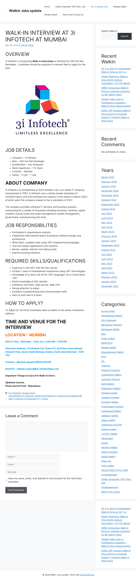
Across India (108, 311)
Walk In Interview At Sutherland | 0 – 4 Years (28, 399)
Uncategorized (28, 393)
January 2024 (108, 241)
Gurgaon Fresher (110, 397)
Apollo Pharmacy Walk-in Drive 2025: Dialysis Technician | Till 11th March (115, 80)
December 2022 (110, 286)
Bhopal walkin (50, 14)
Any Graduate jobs (99, 6)
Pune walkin (107, 465)
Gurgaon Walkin (109, 402)
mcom (104, 443)
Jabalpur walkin (109, 415)
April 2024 (106, 227)
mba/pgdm (107, 438)
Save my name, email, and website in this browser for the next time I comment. (45, 480)
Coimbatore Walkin (111, 375)
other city (106, 461)
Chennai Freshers (110, 370)
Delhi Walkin (107, 384)
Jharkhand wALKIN (111, 424)
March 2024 (107, 231)
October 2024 (108, 200)
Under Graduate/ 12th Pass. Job (70, 6)
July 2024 (106, 213)
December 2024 (110, 191)
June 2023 (107, 259)
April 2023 (106, 268)
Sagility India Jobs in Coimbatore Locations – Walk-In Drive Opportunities (116, 102)
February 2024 (109, 236)
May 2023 (106, 263)
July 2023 (106, 254)
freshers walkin (109, 393)
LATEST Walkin (109, 434)
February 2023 (109, 277)
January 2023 (108, 281)
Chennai (105, 365)
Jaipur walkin (108, 420)
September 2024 (110, 204)
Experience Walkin (111, 388)
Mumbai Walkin (109, 447)
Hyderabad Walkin (111, 411)
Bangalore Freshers (111, 325)
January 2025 (108, 186)
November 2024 (110, 195)
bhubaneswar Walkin (112, 352)
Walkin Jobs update (25, 11)
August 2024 (108, 209)
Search (124, 36)
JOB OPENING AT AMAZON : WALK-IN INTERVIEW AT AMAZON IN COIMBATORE (45, 396)
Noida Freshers (109, 452)
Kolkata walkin (120, 6)
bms (103, 356)
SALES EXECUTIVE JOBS (114, 470)
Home (47, 6)
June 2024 (107, 218)
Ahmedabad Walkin (111, 315)
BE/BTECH (107, 343)
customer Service (110, 379)
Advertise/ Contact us (73, 14)
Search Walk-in (109, 31)
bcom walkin (108, 338)
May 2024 (106, 222)
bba (103, 334)
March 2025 (107, 177)
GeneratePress (87, 575)
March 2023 (107, 272)
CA (102, 361)
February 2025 (109, 181)
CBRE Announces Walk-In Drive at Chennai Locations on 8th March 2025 (115, 91)
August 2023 (108, 250)
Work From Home (110, 492)
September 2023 (110, 245)
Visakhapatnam (109, 487)
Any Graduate (14, 393)
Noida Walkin (108, 456)
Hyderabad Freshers (112, 406)
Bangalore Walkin (110, 329)
